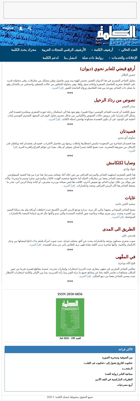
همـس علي (128, 235)
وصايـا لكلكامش (120, 162)
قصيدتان (127, 131)
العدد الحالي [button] (128, 50)
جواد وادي (129, 168)
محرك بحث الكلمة (23, 50)
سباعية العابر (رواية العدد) (119, 374)
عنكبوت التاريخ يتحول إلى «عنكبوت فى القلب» (108, 363)
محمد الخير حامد (125, 203)
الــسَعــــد (127, 368)
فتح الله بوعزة (126, 263)
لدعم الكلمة (50, 58)
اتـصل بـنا (70, 58)
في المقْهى (125, 256)
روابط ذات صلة (92, 58)
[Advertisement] (70, 10)
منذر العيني (128, 106)
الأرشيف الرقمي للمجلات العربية (64, 50)
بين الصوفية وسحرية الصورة (117, 357)
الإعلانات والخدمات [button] (124, 58)
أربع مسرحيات (125, 385)
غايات (130, 197)
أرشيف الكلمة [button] (103, 50)
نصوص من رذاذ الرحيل (114, 100)
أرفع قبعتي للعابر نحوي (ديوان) (107, 68)
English (8, 28)
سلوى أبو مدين (126, 137)
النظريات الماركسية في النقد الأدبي (114, 379)
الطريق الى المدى (118, 229)
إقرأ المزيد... (56, 88)
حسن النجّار (128, 74)
